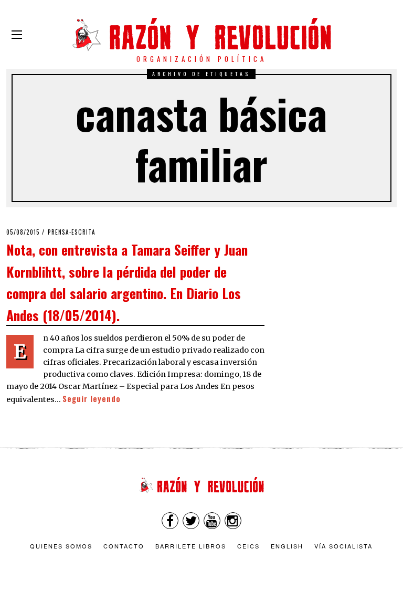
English (287, 546)
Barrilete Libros (190, 546)
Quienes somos (61, 546)
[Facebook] (170, 520)
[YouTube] (212, 520)
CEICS (248, 546)
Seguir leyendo (91, 398)
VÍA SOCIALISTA (343, 546)
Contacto (123, 546)
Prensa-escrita (72, 232)
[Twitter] (191, 520)
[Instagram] (233, 520)
